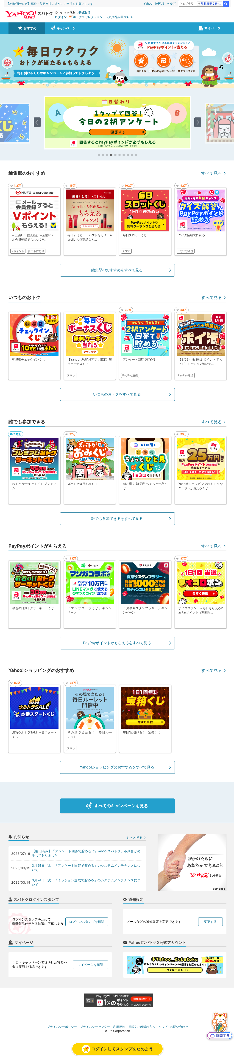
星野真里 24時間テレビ (211, 3)
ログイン (61, 17)
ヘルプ (171, 3)
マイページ (212, 28)
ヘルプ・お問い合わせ (173, 1027)
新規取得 (84, 12)
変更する (210, 921)
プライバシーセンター (95, 1027)
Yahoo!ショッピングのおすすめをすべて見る (117, 767)
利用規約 (119, 1027)
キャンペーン (66, 28)
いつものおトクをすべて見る (117, 394)
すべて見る (211, 173)
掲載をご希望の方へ (141, 1027)
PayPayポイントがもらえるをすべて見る (117, 643)
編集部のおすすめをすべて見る (117, 270)
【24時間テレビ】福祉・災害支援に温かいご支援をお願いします (49, 3)
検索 (226, 4)
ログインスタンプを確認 (86, 921)
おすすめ (30, 28)
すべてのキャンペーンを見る (121, 805)
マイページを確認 (90, 964)
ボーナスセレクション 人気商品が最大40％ (103, 17)
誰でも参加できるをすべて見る (117, 518)
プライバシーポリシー (62, 1027)
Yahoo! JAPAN (154, 3)
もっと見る (134, 837)
